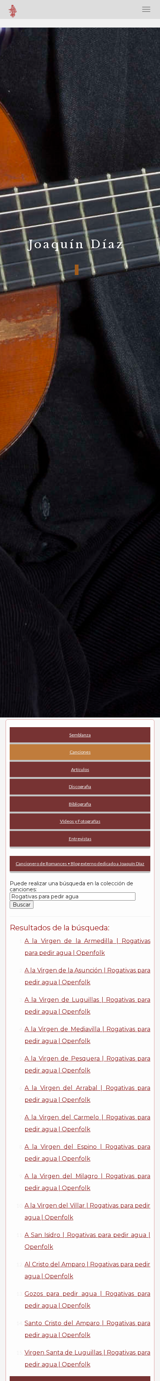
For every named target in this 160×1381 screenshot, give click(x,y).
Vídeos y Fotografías (80, 821)
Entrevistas (80, 838)
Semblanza (80, 735)
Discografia (80, 786)
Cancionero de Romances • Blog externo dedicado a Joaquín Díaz (80, 863)
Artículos (80, 769)
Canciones (80, 752)
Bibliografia (80, 804)
